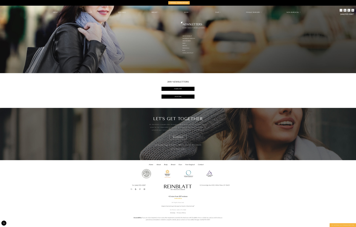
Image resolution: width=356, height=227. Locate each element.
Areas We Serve (186, 41)
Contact (200, 164)
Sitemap (172, 212)
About (55, 12)
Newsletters (199, 28)
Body (186, 12)
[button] (3, 223)
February (178, 89)
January (178, 96)
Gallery (88, 12)
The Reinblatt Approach (188, 38)
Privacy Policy (181, 212)
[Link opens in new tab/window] (341, 10)
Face (217, 12)
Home (184, 28)
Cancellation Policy (187, 53)
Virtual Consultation (179, 3)
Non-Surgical (292, 12)
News (183, 43)
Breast (155, 12)
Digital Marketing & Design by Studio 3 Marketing (178, 206)
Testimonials (185, 48)
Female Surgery (253, 12)
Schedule (178, 137)
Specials (122, 12)
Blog (183, 50)
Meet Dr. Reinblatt (187, 36)
